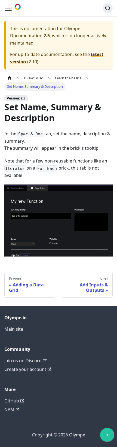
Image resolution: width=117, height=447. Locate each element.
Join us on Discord (23, 361)
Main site (13, 329)
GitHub (11, 401)
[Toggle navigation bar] (8, 8)
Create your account (25, 369)
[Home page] (9, 78)
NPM (9, 409)
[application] (107, 436)
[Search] (108, 8)
